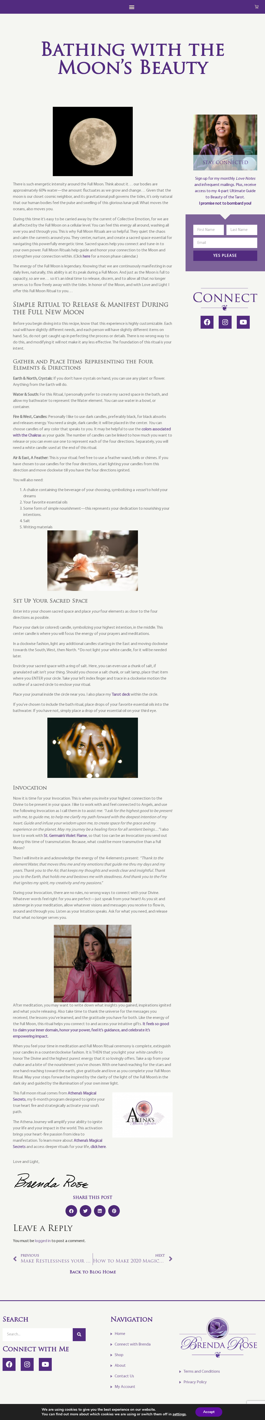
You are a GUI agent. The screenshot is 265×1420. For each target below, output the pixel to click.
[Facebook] (207, 322)
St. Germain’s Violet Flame (65, 836)
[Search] (79, 1334)
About (120, 1366)
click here (98, 1147)
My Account (125, 1387)
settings (179, 1414)
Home (120, 1334)
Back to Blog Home (93, 1272)
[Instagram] (225, 322)
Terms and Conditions (201, 1372)
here (86, 256)
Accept (209, 1411)
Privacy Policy (195, 1382)
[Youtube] (243, 322)
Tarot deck (121, 695)
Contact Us (124, 1376)
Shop (119, 1355)
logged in (43, 1241)
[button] (131, 7)
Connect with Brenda (133, 1344)
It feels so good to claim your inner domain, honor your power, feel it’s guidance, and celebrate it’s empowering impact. (91, 1030)
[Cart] (257, 7)
